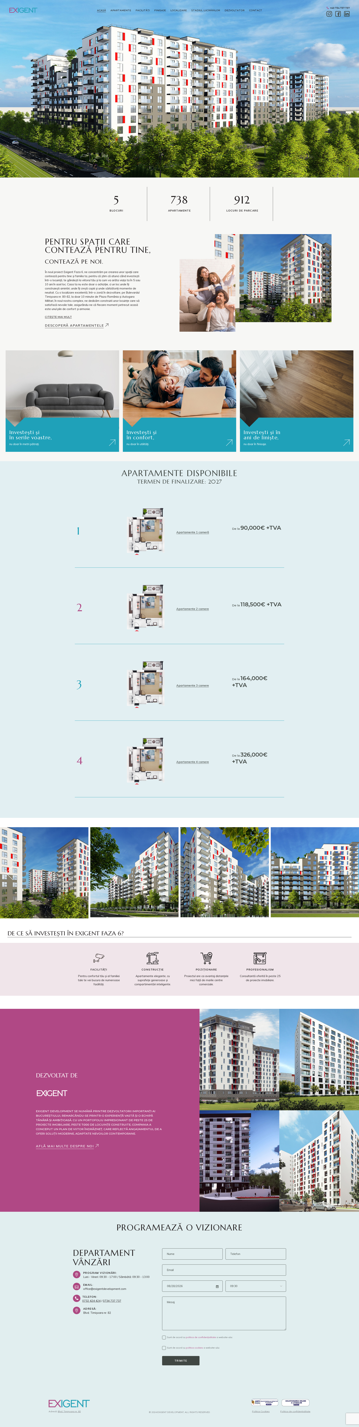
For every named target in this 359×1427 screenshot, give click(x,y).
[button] (58, 316)
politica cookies (194, 1347)
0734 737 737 (112, 1301)
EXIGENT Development (170, 1412)
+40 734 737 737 (340, 8)
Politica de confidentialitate (295, 1411)
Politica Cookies (261, 1411)
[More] (112, 442)
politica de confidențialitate (201, 1337)
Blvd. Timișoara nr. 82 (69, 1411)
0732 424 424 (91, 1301)
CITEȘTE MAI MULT (58, 317)
